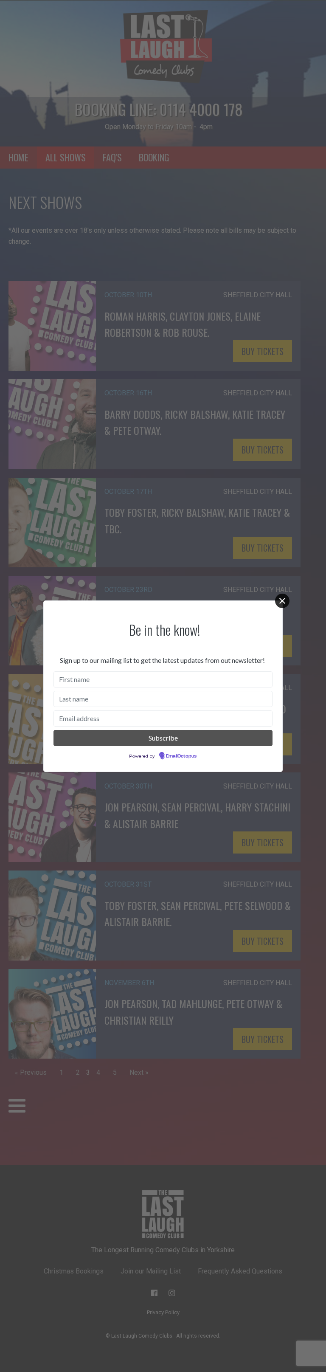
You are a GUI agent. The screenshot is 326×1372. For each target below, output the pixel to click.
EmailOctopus (181, 756)
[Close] (282, 601)
